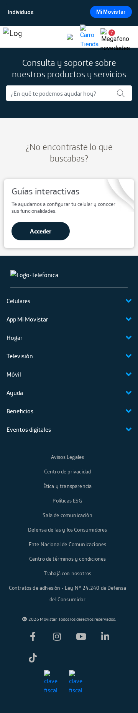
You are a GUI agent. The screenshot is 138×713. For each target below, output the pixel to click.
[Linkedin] (105, 636)
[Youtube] (81, 636)
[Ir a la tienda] (89, 37)
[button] (108, 36)
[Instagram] (57, 636)
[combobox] (68, 12)
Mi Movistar (111, 12)
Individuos (21, 12)
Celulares (18, 301)
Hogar (14, 337)
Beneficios (20, 411)
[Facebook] (33, 636)
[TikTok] (33, 658)
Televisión (20, 356)
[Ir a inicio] (12, 37)
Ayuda (15, 392)
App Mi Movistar (27, 319)
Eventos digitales (29, 429)
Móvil (14, 374)
